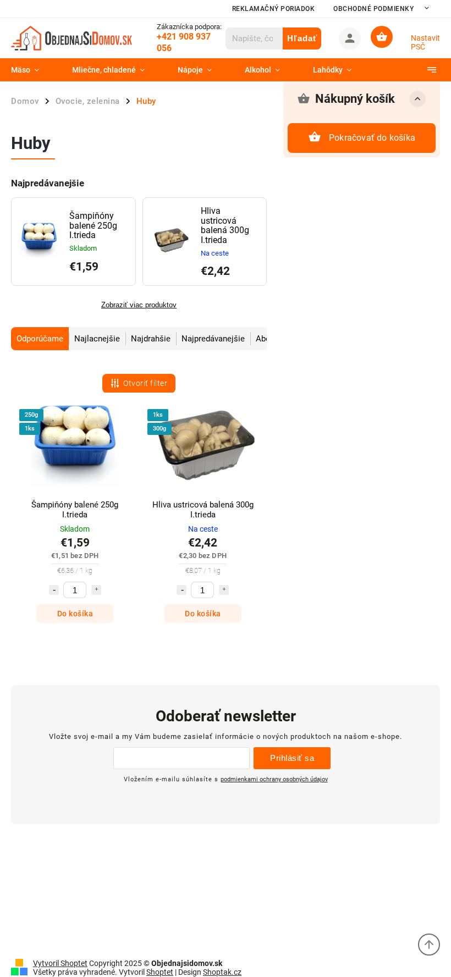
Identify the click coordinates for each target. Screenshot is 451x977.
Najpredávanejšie (213, 339)
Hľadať (302, 38)
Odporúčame (39, 339)
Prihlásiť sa (292, 758)
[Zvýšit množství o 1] (96, 590)
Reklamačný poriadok (273, 9)
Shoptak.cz (222, 972)
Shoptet (159, 972)
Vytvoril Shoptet (60, 963)
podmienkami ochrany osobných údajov (274, 779)
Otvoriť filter (145, 383)
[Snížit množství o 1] (54, 590)
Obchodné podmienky (373, 9)
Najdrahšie (150, 339)
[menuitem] (33, 69)
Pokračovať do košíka (372, 138)
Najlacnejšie (97, 339)
